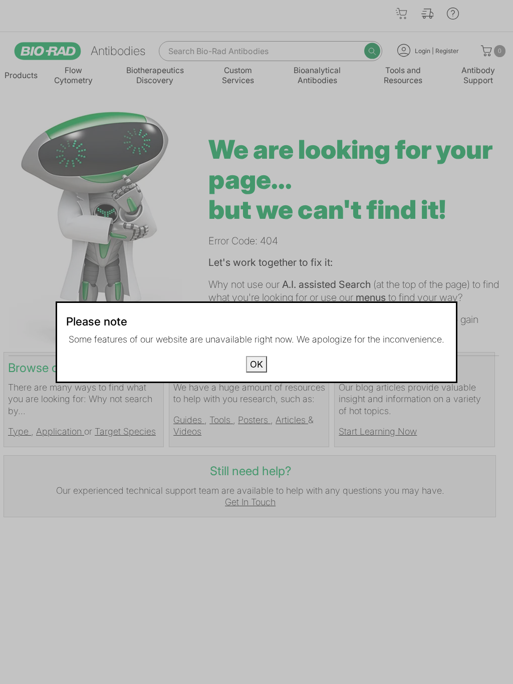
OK (256, 364)
